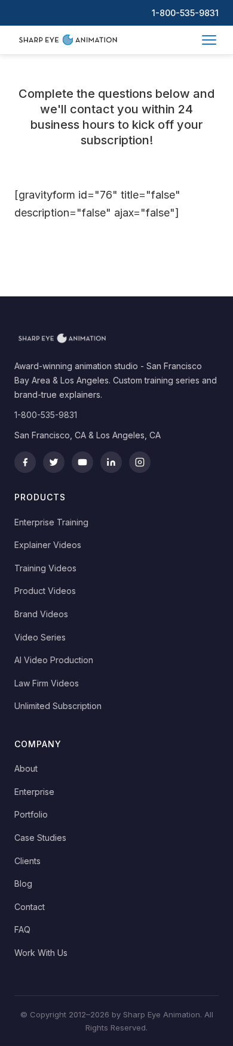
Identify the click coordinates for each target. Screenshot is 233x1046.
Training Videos (45, 568)
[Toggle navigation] (209, 40)
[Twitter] (54, 462)
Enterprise (34, 792)
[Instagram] (140, 462)
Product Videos (45, 591)
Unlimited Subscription (58, 706)
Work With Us (41, 953)
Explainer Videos (47, 545)
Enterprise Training (51, 522)
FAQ (22, 929)
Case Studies (40, 838)
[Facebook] (25, 462)
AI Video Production (53, 660)
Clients (27, 861)
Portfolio (31, 814)
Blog (23, 883)
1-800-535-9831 (185, 13)
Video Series (40, 637)
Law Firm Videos (46, 683)
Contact (29, 907)
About (26, 768)
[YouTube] (82, 462)
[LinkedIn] (111, 462)
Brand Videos (41, 614)
